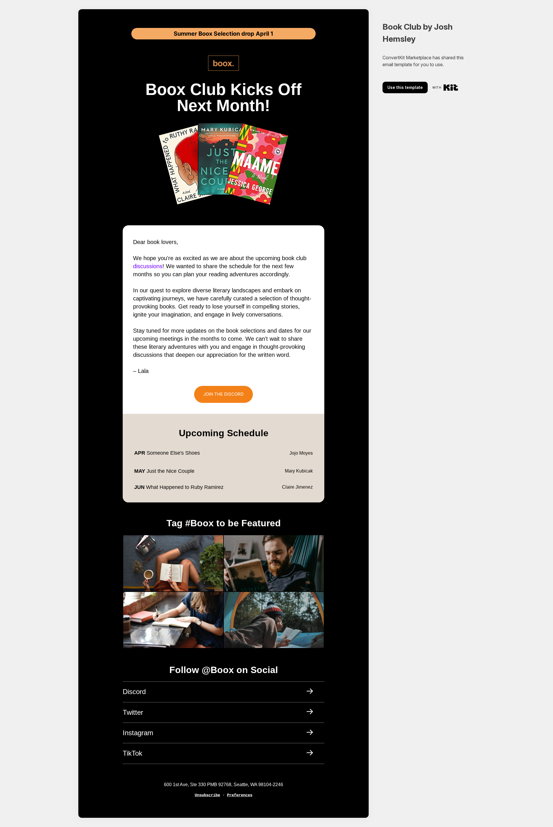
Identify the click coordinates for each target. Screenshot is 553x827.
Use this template (405, 87)
